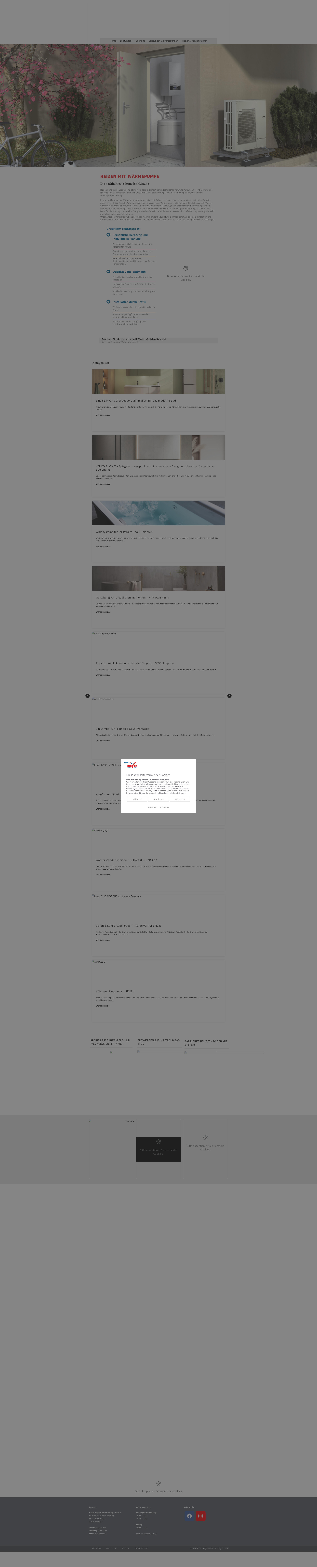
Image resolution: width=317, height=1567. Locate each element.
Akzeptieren (180, 799)
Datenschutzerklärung (135, 793)
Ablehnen (137, 799)
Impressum (164, 807)
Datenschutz (152, 807)
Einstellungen (158, 799)
